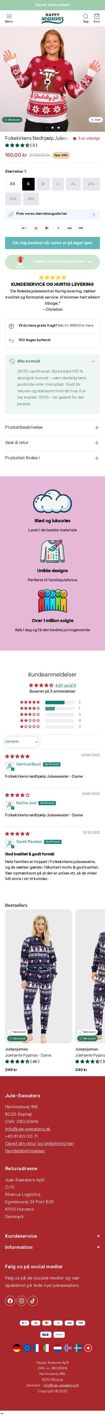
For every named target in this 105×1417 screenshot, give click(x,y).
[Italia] (47, 1348)
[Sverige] (78, 1348)
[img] (17, 757)
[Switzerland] (88, 1348)
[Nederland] (58, 1348)
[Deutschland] (17, 1348)
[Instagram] (10, 1301)
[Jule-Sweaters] (52, 18)
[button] (17, 146)
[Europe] (27, 1348)
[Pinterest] (21, 1301)
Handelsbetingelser (25, 1151)
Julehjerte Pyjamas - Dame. (28, 1056)
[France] (37, 1348)
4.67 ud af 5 (65, 686)
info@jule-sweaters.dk (27, 1129)
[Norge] (68, 1348)
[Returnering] (52, 341)
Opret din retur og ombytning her (39, 1144)
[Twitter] (32, 1301)
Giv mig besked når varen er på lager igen (52, 243)
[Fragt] (52, 326)
